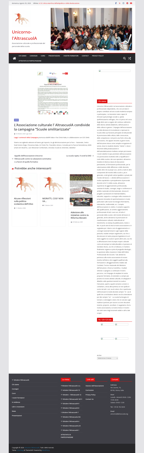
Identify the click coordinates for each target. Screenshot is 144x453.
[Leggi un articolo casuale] (129, 58)
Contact (85, 56)
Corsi (43, 56)
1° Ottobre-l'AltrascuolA (20, 380)
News (16, 120)
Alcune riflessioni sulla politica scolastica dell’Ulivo (23, 201)
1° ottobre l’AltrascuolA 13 (70, 390)
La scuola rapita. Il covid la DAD (78, 156)
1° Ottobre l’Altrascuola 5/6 (70, 417)
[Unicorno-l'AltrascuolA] (14, 58)
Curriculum (90, 390)
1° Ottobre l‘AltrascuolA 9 (70, 404)
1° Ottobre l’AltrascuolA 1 (70, 430)
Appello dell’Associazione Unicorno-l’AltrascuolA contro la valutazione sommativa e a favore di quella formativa (32, 159)
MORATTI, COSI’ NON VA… (52, 200)
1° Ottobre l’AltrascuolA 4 (70, 421)
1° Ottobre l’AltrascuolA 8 (70, 408)
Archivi (99, 355)
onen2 (30, 134)
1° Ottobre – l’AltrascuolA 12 (71, 395)
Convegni (33, 56)
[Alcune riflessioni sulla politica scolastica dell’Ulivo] (24, 175)
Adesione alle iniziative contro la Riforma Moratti (80, 215)
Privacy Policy (98, 56)
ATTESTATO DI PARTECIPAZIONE (30, 61)
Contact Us (90, 399)
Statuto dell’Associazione (95, 386)
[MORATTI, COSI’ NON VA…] (52, 175)
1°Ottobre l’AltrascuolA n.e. (71, 386)
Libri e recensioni (18, 407)
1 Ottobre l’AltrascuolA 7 (70, 412)
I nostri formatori (70, 56)
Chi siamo (22, 56)
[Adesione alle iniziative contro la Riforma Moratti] (81, 175)
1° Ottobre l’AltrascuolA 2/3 (71, 426)
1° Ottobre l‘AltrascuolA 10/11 (71, 399)
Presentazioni (54, 56)
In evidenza (16, 402)
